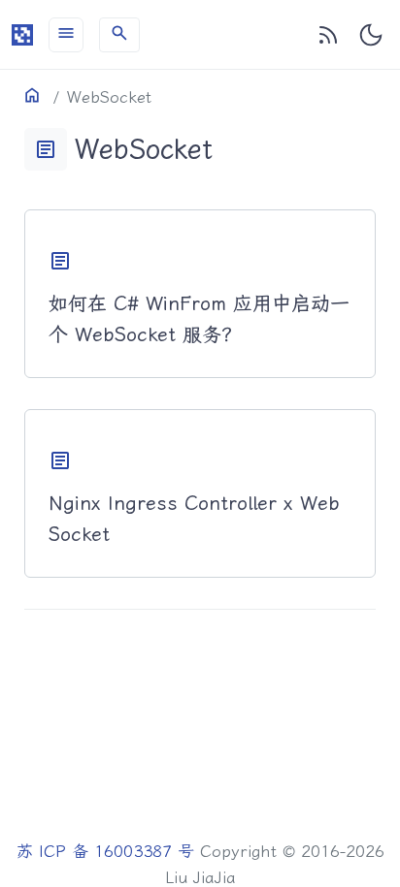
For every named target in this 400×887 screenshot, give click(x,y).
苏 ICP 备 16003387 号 (105, 851)
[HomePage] (22, 35)
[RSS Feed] (328, 34)
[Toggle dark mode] (370, 34)
